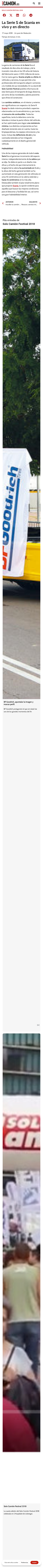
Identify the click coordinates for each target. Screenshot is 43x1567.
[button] (4, 15)
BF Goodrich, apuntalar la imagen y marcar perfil (18, 703)
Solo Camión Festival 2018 (12, 10)
